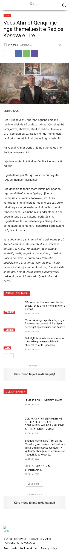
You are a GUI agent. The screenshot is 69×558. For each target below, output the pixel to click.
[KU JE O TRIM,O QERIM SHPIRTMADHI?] (13, 471)
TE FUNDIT (9, 312)
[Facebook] (18, 53)
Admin (14, 44)
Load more (33, 483)
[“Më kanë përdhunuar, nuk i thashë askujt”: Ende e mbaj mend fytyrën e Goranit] (13, 307)
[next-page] (11, 355)
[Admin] (6, 45)
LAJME (7, 15)
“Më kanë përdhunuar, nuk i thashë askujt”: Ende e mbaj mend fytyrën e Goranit (45, 305)
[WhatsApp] (26, 53)
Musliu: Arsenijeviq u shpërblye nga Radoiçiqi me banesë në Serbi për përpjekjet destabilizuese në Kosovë (45, 323)
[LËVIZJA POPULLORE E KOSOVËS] (13, 405)
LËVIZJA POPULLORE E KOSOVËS (43, 400)
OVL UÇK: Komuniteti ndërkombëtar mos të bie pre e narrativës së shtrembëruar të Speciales (45, 341)
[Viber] (34, 53)
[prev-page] (6, 355)
